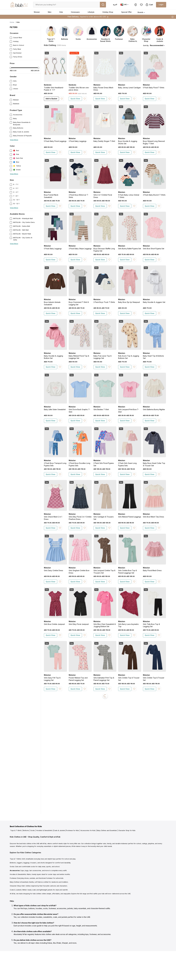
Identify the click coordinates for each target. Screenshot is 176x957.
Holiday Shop (107, 12)
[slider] (10, 68)
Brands (140, 12)
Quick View (75, 99)
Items (105, 17)
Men (49, 12)
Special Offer (126, 12)
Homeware (75, 12)
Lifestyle (91, 12)
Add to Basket (51, 99)
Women (37, 12)
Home (12, 22)
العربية (115, 4)
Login (161, 4)
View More (14, 140)
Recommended (156, 45)
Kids (61, 12)
